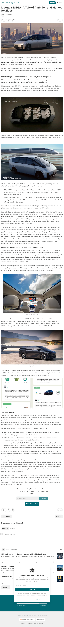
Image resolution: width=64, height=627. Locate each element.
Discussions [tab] (14, 549)
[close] (48, 568)
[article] (32, 558)
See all (5, 587)
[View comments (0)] (8, 20)
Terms (35, 615)
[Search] (61, 549)
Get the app (40, 619)
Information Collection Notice (31, 595)
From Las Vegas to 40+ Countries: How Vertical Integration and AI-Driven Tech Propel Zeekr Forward (27, 557)
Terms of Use (40, 593)
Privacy (31, 615)
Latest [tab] (7, 549)
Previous (7, 516)
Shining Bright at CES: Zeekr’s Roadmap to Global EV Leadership (23, 554)
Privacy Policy (44, 595)
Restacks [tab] (12, 528)
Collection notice (42, 615)
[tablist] (8, 528)
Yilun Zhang (8, 14)
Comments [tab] (5, 528)
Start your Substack (27, 619)
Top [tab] (3, 549)
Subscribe (52, 2)
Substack (23, 623)
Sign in (59, 3)
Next (57, 516)
